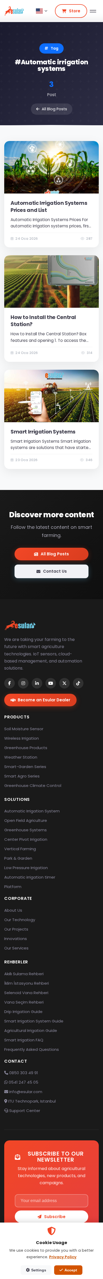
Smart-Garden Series (25, 766)
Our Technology (19, 919)
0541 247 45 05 (23, 1082)
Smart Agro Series (22, 776)
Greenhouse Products (25, 747)
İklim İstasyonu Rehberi (26, 983)
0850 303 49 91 (23, 1073)
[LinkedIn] (37, 683)
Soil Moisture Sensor (23, 729)
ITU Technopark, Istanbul (31, 1101)
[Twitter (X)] (64, 683)
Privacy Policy (63, 1257)
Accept (70, 1270)
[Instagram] (23, 683)
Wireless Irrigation (21, 738)
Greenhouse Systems (25, 830)
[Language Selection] (41, 11)
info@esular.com (25, 1091)
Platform (12, 886)
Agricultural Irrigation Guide (30, 1030)
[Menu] (93, 11)
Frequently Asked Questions (31, 1049)
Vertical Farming (20, 849)
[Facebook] (9, 683)
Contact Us (55, 571)
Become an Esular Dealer (44, 700)
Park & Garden (18, 858)
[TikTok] (78, 683)
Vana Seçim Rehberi (24, 1002)
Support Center (24, 1110)
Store (74, 11)
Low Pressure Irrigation (26, 867)
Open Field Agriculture (25, 820)
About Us (13, 910)
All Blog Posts (54, 109)
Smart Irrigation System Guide (33, 1021)
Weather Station (20, 757)
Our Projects (16, 929)
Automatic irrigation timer (29, 877)
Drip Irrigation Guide (23, 1011)
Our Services (16, 948)
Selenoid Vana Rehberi (26, 992)
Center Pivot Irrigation (25, 839)
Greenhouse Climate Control (32, 785)
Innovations (15, 938)
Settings (38, 1270)
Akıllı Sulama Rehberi (24, 974)
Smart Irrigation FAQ (23, 1040)
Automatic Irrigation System (32, 811)
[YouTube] (50, 683)
